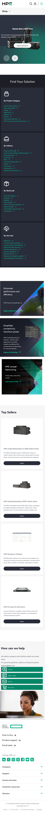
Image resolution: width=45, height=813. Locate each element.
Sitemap (39, 809)
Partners (6, 793)
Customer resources (11, 787)
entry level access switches (22, 455)
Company (6, 767)
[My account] (35, 3)
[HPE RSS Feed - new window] (32, 759)
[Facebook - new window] (22, 759)
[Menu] (41, 3)
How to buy (11, 687)
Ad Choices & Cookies (27, 809)
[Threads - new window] (18, 759)
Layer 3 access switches (16, 510)
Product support (12, 675)
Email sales (7, 745)
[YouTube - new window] (27, 759)
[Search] (30, 3)
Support (5, 773)
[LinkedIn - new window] (4, 759)
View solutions (22, 45)
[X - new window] (8, 759)
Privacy (5, 809)
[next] (15, 58)
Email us (10, 681)
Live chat (10, 669)
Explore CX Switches (10, 352)
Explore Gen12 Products (12, 311)
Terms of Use (14, 809)
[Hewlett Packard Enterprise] (7, 3)
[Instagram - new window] (13, 759)
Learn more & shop (11, 381)
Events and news (9, 780)
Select (22, 463)
